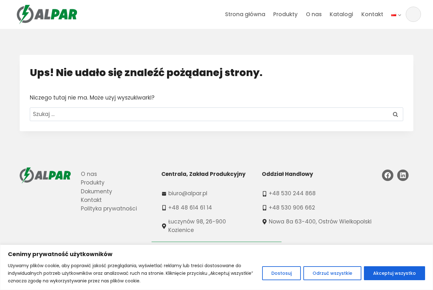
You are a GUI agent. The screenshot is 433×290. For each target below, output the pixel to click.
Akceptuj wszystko (394, 273)
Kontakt (372, 14)
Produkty (285, 14)
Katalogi (341, 14)
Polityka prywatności (109, 208)
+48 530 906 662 (292, 207)
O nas (314, 14)
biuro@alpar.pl (187, 193)
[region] (216, 267)
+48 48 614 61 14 (190, 207)
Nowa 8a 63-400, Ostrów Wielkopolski (320, 221)
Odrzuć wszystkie (332, 273)
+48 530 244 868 (292, 193)
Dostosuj (281, 273)
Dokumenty (96, 191)
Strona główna (245, 14)
